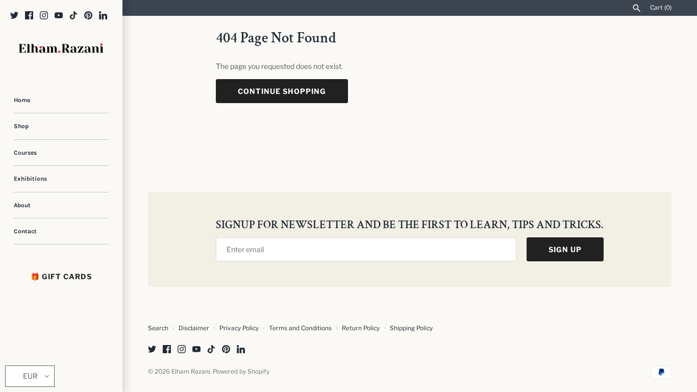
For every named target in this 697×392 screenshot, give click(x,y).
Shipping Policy (411, 328)
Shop (21, 126)
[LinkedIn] (103, 16)
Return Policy (361, 328)
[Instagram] (44, 16)
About (22, 205)
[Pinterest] (88, 16)
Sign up (565, 249)
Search (158, 328)
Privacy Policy (239, 328)
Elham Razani (190, 371)
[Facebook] (29, 16)
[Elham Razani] (61, 49)
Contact (25, 231)
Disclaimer (194, 328)
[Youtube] (59, 16)
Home (22, 100)
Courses (25, 152)
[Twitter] (14, 16)
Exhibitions (30, 178)
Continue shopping (282, 91)
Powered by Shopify (241, 371)
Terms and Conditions (300, 328)
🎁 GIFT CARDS (61, 276)
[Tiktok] (73, 16)
